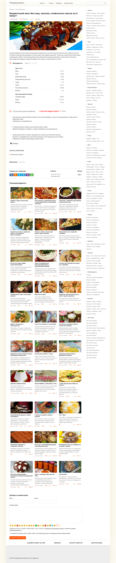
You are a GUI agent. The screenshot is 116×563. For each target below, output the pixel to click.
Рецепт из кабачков (91, 237)
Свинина (101, 150)
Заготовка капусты (91, 325)
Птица (89, 135)
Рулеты (94, 314)
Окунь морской (90, 169)
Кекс (79, 174)
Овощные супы (98, 64)
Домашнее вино (95, 258)
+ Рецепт (50, 3)
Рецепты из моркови (92, 217)
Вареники (89, 100)
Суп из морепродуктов (92, 57)
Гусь (98, 138)
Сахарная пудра (20, 97)
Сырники (88, 314)
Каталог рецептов (75, 543)
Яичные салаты (101, 25)
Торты (100, 311)
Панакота (89, 249)
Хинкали (93, 98)
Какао (17, 85)
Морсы (88, 256)
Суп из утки (97, 49)
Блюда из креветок (91, 290)
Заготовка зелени (91, 328)
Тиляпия (100, 177)
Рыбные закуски (90, 112)
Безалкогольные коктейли (93, 260)
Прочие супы (102, 59)
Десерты (90, 241)
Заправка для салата (92, 193)
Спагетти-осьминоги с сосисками (45, 324)
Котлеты (88, 90)
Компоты (100, 265)
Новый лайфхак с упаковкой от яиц (46, 383)
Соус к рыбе (89, 203)
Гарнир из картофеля (92, 73)
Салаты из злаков (91, 25)
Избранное (59, 3)
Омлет (88, 98)
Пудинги (99, 304)
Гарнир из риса (90, 76)
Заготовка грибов (91, 357)
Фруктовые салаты (91, 30)
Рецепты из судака (96, 181)
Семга (88, 181)
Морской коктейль (91, 287)
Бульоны (98, 62)
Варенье (88, 330)
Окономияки (63, 474)
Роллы (100, 122)
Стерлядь (94, 177)
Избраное (57, 543)
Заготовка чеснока (91, 343)
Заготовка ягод (90, 347)
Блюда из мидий (90, 280)
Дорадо (88, 172)
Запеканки (95, 311)
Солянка (92, 44)
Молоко (17, 90)
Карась (88, 164)
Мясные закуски (90, 107)
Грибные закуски (91, 119)
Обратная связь (68, 3)
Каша (101, 93)
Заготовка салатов (91, 355)
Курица (94, 138)
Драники (88, 93)
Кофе (102, 258)
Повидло (94, 330)
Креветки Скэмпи (40, 294)
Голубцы (94, 100)
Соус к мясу (98, 208)
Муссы (103, 244)
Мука (17, 71)
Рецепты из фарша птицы (93, 141)
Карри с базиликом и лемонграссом (16, 324)
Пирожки (88, 301)
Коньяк (103, 256)
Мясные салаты (100, 38)
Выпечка (90, 298)
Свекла (99, 235)
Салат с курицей (90, 20)
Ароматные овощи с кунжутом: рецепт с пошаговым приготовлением (20, 233)
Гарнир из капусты (91, 78)
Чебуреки (89, 309)
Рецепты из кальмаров (92, 282)
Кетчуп (88, 198)
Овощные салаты (101, 20)
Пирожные (89, 304)
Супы (89, 42)
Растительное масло (21, 88)
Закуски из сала (90, 132)
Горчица (100, 198)
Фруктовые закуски (91, 122)
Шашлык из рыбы (100, 179)
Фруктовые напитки (91, 268)
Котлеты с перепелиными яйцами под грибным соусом (45, 445)
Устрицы (88, 275)
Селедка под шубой (97, 15)
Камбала (88, 177)
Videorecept (13, 162)
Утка (102, 141)
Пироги (94, 309)
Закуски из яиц (100, 112)
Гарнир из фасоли (91, 83)
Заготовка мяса (99, 340)
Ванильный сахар (20, 76)
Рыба (89, 161)
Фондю (94, 114)
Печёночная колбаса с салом (44, 354)
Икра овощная (101, 328)
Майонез (88, 196)
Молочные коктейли (91, 263)
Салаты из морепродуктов (93, 23)
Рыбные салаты (90, 28)
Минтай (93, 174)
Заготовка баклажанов (92, 350)
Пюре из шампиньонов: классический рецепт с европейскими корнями (42, 265)
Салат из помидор (91, 13)
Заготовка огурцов (91, 320)
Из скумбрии (98, 184)
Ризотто (98, 98)
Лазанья (93, 95)
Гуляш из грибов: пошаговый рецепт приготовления (44, 232)
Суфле (88, 244)
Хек (97, 174)
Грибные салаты (90, 33)
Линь (102, 169)
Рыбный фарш (90, 167)
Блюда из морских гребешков (94, 277)
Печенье (88, 311)
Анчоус (98, 172)
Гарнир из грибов (100, 76)
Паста (93, 93)
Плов (97, 93)
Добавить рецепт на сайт (36, 543)
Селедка (100, 164)
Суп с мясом (97, 52)
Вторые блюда (92, 87)
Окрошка (88, 47)
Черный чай (101, 268)
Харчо (101, 47)
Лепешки (88, 306)
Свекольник (89, 64)
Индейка (88, 138)
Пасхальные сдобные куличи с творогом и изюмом (68, 324)
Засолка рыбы (90, 340)
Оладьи (94, 306)
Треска (101, 174)
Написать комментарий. (16, 150)
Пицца (94, 301)
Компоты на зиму (91, 338)
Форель (88, 174)
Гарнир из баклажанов (92, 81)
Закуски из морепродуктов (93, 129)
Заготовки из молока (92, 345)
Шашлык (88, 148)
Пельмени (94, 90)
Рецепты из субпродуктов (93, 155)
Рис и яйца (62, 415)
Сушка (99, 330)
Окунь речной (90, 184)
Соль (16, 74)
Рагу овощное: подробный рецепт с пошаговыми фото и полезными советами (45, 202)
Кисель (88, 258)
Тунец (92, 164)
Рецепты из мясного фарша (94, 157)
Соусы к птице (90, 208)
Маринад (101, 193)
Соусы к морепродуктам (93, 201)
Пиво (99, 263)
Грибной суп (89, 49)
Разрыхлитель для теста (22, 79)
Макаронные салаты (92, 35)
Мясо (89, 145)
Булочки (103, 309)
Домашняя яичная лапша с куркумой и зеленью (67, 354)
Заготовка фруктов (91, 333)
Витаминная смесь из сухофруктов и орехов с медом (70, 445)
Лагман (99, 95)
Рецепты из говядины (92, 150)
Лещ (96, 164)
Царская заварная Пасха (18, 383)
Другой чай (98, 256)
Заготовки (91, 317)
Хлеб (94, 304)
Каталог (42, 3)
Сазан (92, 179)
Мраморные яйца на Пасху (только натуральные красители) (21, 354)
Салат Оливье (101, 13)
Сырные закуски (90, 117)
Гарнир (90, 68)
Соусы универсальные (98, 196)
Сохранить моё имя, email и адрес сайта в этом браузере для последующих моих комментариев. (40, 533)
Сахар (17, 82)
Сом (103, 184)
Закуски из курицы (91, 109)
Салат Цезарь (99, 18)
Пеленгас (98, 169)
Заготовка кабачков (92, 352)
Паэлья (88, 95)
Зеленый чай (89, 265)
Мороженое (97, 244)
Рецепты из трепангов (92, 285)
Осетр (93, 172)
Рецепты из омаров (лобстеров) (95, 292)
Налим (88, 179)
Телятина (94, 148)
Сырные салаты (90, 38)
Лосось (97, 167)
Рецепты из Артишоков (92, 220)
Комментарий (13, 505)
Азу (102, 95)
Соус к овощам (90, 206)
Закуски (90, 104)
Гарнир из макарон (91, 71)
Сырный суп (89, 52)
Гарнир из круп (101, 83)
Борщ (87, 44)
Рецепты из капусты (92, 222)
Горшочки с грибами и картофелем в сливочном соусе (70, 201)
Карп (101, 172)
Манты (100, 90)
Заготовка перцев (91, 335)
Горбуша (102, 167)
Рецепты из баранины (92, 153)
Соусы (90, 190)
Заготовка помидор (91, 323)
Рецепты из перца (91, 235)
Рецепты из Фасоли (91, 232)
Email (36, 498)
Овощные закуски (91, 124)
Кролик (103, 155)
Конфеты (88, 246)
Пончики (98, 301)
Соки (92, 256)
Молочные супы (90, 62)
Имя (11, 498)
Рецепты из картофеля (92, 227)
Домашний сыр (101, 338)
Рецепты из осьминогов (93, 294)
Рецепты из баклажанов (93, 230)
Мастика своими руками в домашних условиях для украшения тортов (21, 476)
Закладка (15, 143)
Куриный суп (95, 47)
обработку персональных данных (54, 528)
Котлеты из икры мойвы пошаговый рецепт (18, 264)
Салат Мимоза (90, 18)
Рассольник (99, 44)
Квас (95, 265)
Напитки (90, 253)
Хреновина (94, 198)
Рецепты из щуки (91, 186)
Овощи (90, 214)
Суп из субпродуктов (92, 59)
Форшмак (89, 114)
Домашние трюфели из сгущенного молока (17, 445)
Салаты (90, 10)
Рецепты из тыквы (91, 225)
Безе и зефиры (96, 246)
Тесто (98, 309)
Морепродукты (92, 272)
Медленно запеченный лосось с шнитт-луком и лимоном (69, 295)
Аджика (96, 203)
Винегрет (88, 15)
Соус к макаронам (101, 206)
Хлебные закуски (91, 127)
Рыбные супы (90, 54)
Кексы (98, 306)
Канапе (98, 117)
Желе (92, 244)
